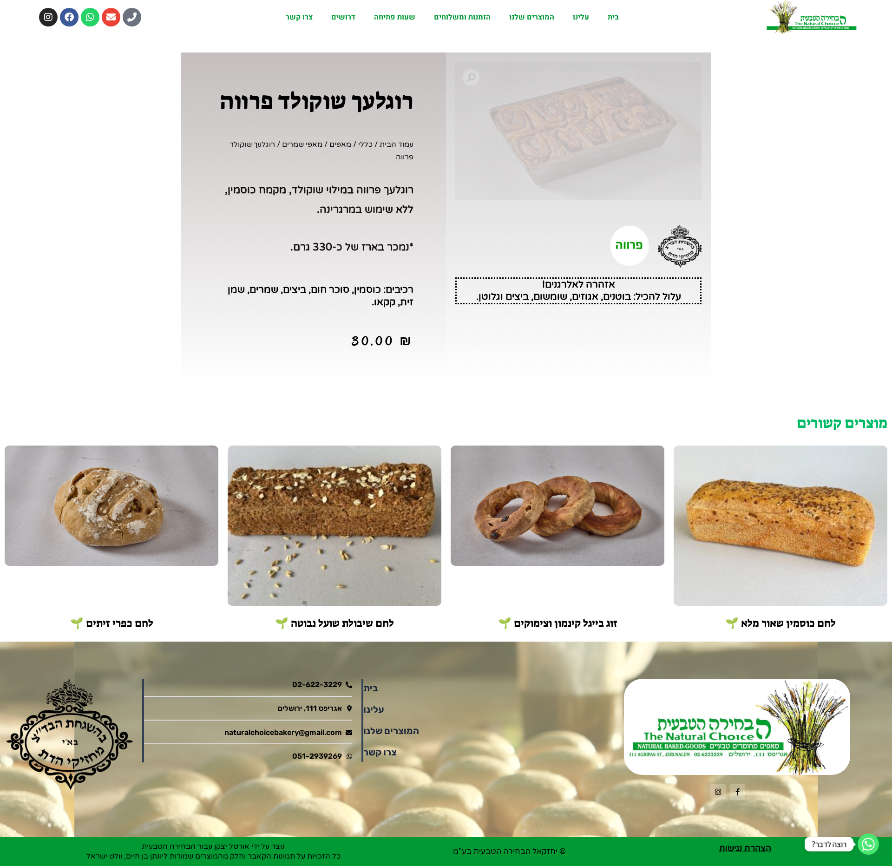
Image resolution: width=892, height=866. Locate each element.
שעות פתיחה (394, 17)
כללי (365, 144)
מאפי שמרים (302, 144)
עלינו (581, 17)
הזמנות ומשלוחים (462, 17)
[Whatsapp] (868, 844)
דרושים (343, 17)
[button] (471, 77)
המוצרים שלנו (531, 17)
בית (613, 17)
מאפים (340, 144)
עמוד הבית (396, 144)
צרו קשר (299, 17)
